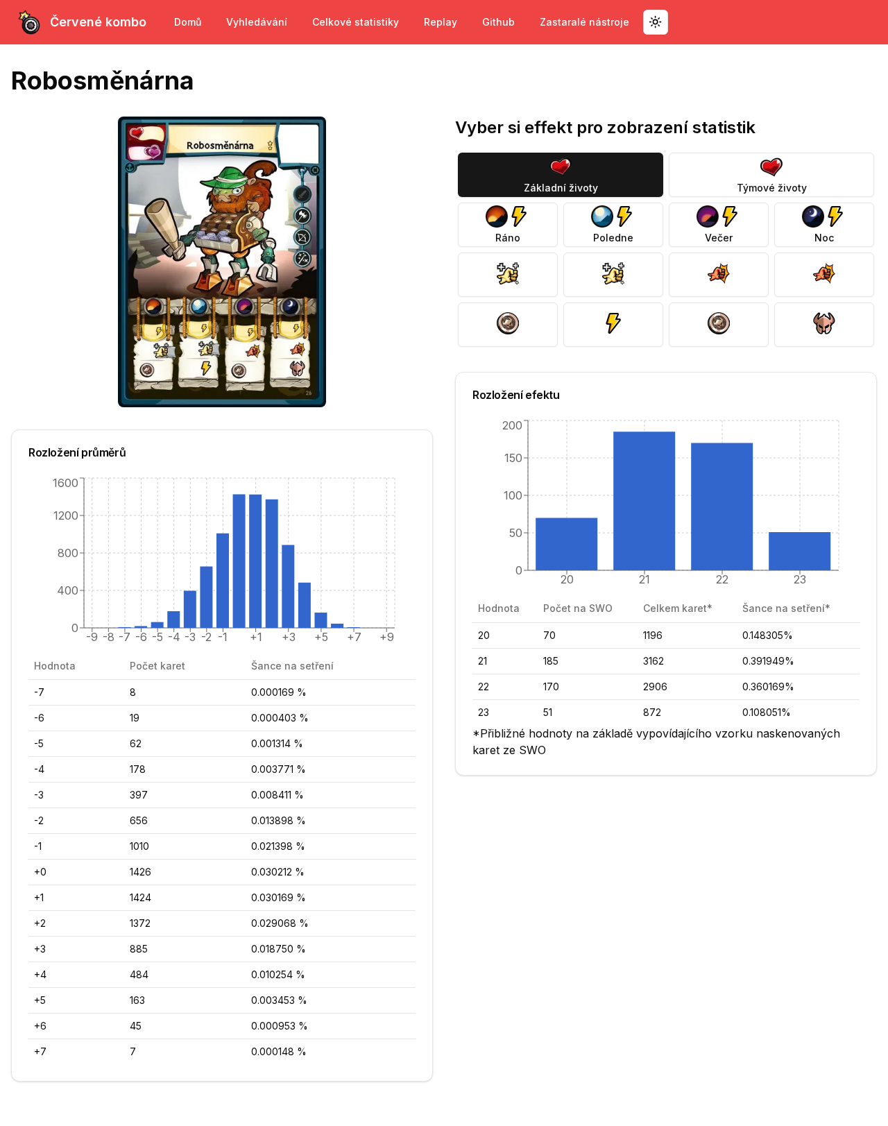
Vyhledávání (256, 22)
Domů (187, 22)
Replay (440, 22)
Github (498, 22)
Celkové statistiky (355, 22)
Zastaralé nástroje (584, 22)
